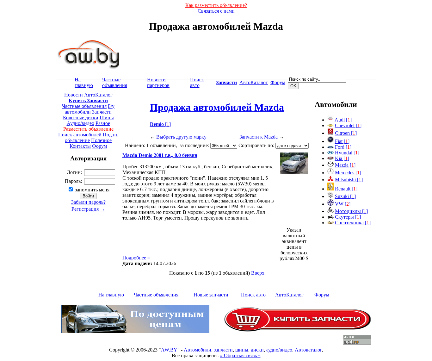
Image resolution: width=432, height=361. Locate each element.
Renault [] (346, 188)
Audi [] (343, 119)
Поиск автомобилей (80, 134)
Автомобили (197, 349)
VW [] (342, 204)
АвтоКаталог (253, 82)
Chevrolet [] (348, 125)
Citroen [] (346, 133)
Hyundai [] (347, 152)
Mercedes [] (348, 172)
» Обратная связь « (240, 355)
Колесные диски (80, 117)
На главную (84, 82)
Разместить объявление (88, 129)
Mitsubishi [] (349, 179)
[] (160, 124)
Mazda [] (345, 165)
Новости (73, 94)
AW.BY (169, 349)
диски (257, 349)
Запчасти (102, 112)
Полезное (101, 140)
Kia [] (342, 158)
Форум (277, 82)
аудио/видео (279, 349)
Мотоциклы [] (351, 211)
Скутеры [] (348, 217)
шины (241, 349)
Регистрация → (88, 209)
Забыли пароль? (88, 202)
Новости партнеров (158, 82)
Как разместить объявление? (216, 5)
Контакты (80, 146)
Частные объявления (114, 82)
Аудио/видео (80, 123)
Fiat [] (342, 141)
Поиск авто (197, 82)
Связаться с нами (216, 11)
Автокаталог (308, 349)
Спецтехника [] (353, 222)
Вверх (257, 273)
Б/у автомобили (89, 109)
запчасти (223, 349)
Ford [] (343, 147)
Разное (103, 123)
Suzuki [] (345, 196)
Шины (107, 117)
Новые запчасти (211, 294)
